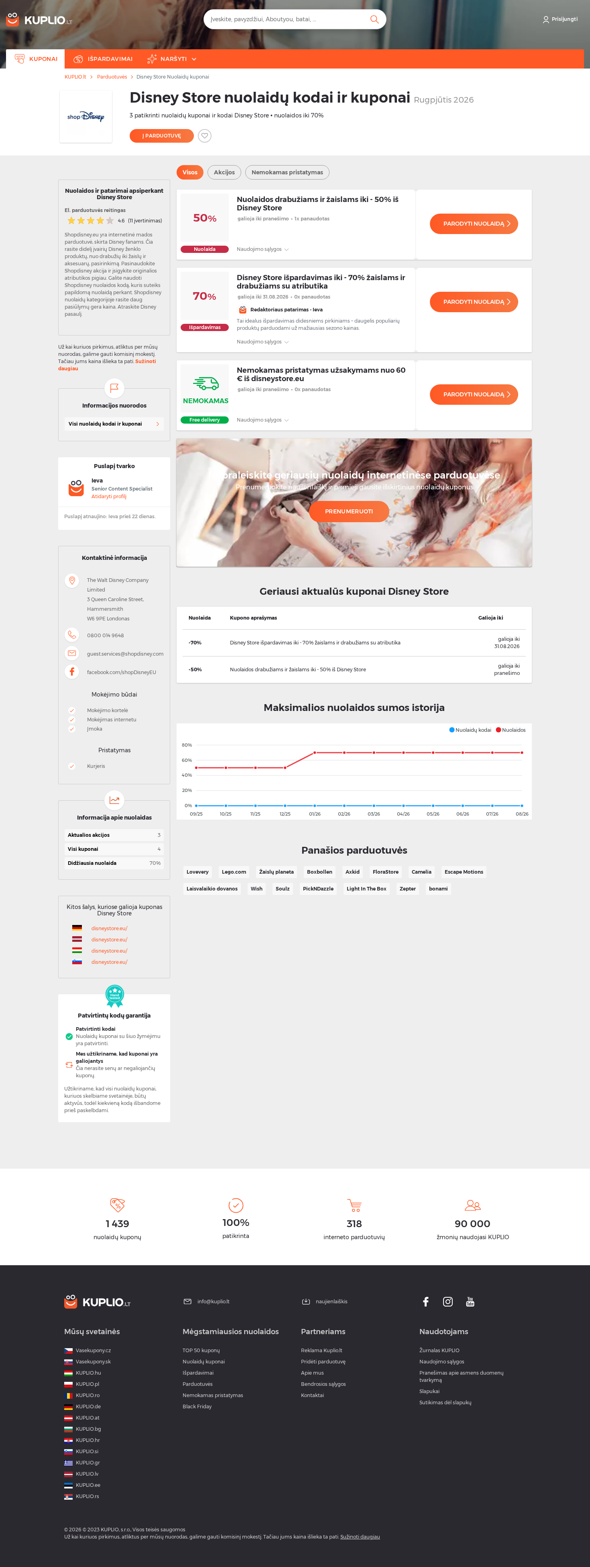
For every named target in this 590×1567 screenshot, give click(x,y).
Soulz (283, 889)
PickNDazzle (318, 889)
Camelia (421, 872)
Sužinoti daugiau (360, 1537)
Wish (256, 889)
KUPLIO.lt (75, 77)
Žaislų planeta (276, 872)
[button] (470, 730)
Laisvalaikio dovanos (212, 889)
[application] (354, 771)
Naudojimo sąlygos (260, 249)
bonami (438, 889)
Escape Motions (464, 872)
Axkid (353, 872)
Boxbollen (319, 872)
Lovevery (198, 872)
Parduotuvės (112, 77)
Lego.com (234, 872)
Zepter (408, 889)
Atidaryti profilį (109, 496)
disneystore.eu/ (109, 928)
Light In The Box (367, 889)
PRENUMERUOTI (349, 511)
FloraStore (386, 872)
